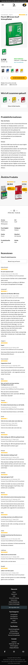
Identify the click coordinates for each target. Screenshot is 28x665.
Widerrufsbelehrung (14, 602)
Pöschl (11, 14)
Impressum (14, 594)
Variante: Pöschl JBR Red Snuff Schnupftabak (12, 349)
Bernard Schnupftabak (14, 635)
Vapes (14, 620)
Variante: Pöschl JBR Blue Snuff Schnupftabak (12, 521)
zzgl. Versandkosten (18, 62)
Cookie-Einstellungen (14, 604)
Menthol (6, 146)
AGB (14, 596)
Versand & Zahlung (14, 598)
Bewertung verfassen (14, 261)
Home (14, 592)
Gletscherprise (14, 618)
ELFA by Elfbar (14, 631)
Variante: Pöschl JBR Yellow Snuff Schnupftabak (12, 481)
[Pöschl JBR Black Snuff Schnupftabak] (3, 71)
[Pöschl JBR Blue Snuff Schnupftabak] (8, 71)
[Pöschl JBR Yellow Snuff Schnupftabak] (22, 71)
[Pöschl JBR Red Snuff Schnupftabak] (17, 71)
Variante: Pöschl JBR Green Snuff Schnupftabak (12, 297)
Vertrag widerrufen (14, 607)
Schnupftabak (4, 14)
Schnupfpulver (14, 616)
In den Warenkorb (19, 78)
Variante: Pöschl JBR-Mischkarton (9, 425)
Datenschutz (14, 600)
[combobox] (14, 9)
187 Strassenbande (14, 633)
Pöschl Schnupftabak (14, 629)
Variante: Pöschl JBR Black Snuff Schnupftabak (12, 275)
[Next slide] (26, 192)
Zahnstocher (14, 622)
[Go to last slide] (2, 192)
